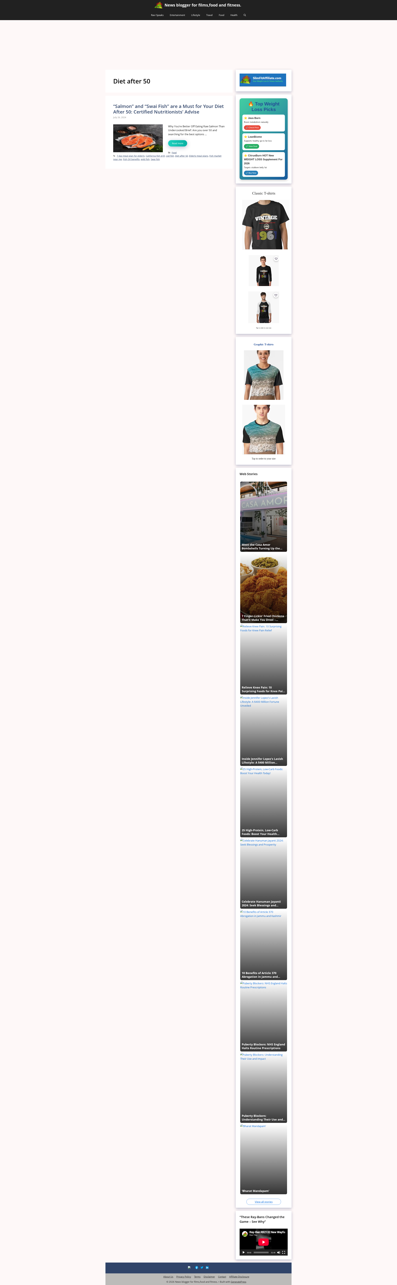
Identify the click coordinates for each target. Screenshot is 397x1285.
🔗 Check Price (252, 128)
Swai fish (155, 159)
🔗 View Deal (251, 146)
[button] (245, 15)
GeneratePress (238, 1281)
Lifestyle (195, 15)
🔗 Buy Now (251, 173)
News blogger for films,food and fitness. (203, 5)
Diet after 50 (181, 155)
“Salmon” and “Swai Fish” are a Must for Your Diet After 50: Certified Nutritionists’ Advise (168, 109)
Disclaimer (209, 1276)
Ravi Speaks (157, 15)
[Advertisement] (198, 43)
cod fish (170, 155)
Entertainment (177, 15)
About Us (168, 1276)
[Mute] (278, 1252)
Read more (177, 143)
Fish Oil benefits (131, 159)
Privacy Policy (183, 1276)
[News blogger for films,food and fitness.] (158, 5)
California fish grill (155, 155)
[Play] (243, 1252)
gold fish (145, 159)
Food (221, 15)
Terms (197, 1276)
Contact (222, 1276)
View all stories (264, 1202)
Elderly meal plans (198, 155)
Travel (209, 15)
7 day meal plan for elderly (131, 155)
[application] (264, 1242)
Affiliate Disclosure (239, 1276)
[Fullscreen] (283, 1252)
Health (233, 15)
